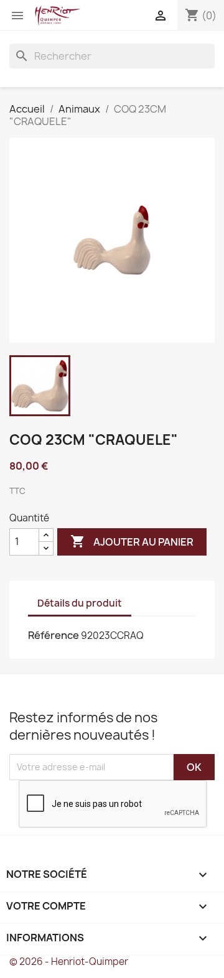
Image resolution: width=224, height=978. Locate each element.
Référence (53, 635)
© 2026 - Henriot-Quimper (68, 961)
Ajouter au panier (132, 541)
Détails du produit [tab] (79, 603)
